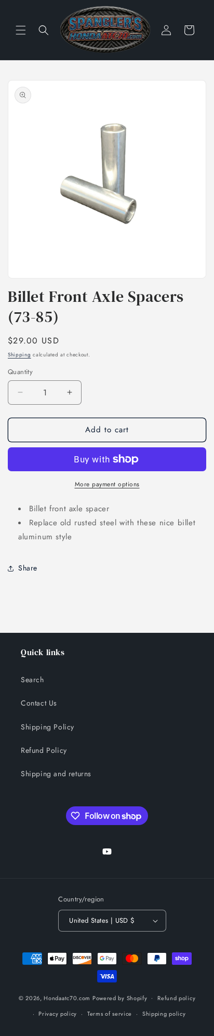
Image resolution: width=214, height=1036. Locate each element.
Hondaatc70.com (67, 997)
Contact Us (39, 703)
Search (32, 679)
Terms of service (109, 1014)
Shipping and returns (56, 773)
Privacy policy (57, 1014)
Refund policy (176, 998)
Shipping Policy (47, 727)
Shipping (19, 354)
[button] (20, 30)
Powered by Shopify (120, 997)
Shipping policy (164, 1014)
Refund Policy (44, 750)
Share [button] (27, 568)
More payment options (107, 484)
